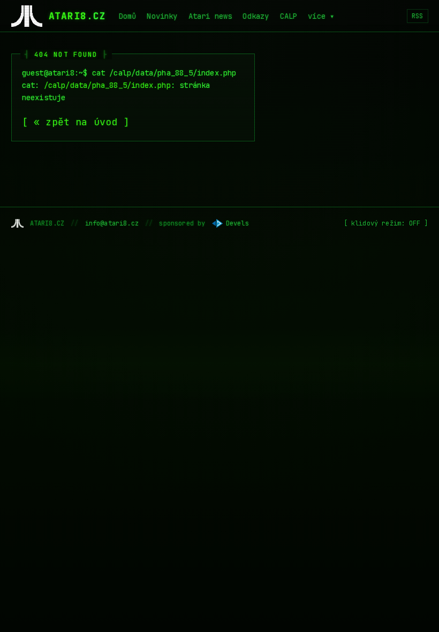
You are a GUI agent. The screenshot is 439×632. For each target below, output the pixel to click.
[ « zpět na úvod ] (76, 122)
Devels (237, 223)
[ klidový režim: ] (386, 223)
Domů (128, 16)
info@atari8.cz (112, 223)
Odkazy (256, 16)
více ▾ (321, 16)
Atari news (210, 16)
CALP (289, 16)
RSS (417, 16)
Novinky (162, 16)
